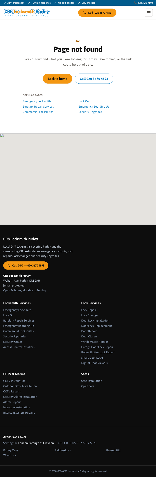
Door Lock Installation (95, 320)
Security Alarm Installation (20, 396)
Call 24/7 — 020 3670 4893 (28, 265)
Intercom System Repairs (19, 412)
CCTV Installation (14, 380)
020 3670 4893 (143, 2)
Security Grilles (12, 341)
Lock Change (89, 315)
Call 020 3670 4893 (94, 78)
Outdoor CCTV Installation (20, 386)
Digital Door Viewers (94, 363)
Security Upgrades (90, 111)
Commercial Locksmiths (38, 111)
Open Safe (87, 386)
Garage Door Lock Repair (97, 347)
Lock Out (84, 101)
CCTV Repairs (12, 391)
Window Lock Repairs (94, 341)
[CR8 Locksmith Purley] (26, 12)
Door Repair (89, 331)
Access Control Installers (19, 347)
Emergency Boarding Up (94, 106)
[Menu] (149, 13)
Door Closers (89, 336)
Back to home (57, 78)
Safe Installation (91, 380)
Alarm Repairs (12, 402)
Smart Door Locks (92, 357)
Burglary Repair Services (38, 106)
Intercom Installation (16, 407)
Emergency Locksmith (37, 101)
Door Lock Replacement (96, 325)
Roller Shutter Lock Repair (98, 352)
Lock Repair (88, 310)
